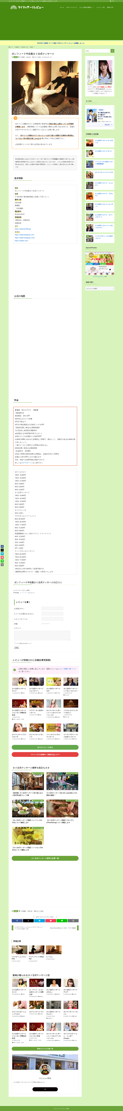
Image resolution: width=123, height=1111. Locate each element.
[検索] (113, 1)
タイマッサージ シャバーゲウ (104, 172)
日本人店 (28, 57)
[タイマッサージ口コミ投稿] (27, 7)
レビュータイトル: (21, 619)
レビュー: (17, 628)
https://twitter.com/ (21, 240)
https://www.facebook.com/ (24, 234)
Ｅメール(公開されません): (24, 613)
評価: (16, 623)
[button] (17, 920)
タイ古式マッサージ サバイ (103, 151)
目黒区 (15, 57)
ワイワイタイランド (99, 276)
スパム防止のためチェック (23, 643)
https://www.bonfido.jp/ (23, 229)
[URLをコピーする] (73, 920)
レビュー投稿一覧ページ (67, 668)
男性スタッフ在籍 (36, 57)
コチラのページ (27, 462)
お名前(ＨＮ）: (19, 608)
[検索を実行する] (112, 51)
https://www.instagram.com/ (25, 237)
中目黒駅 (22, 57)
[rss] (110, 1)
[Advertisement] (61, 26)
